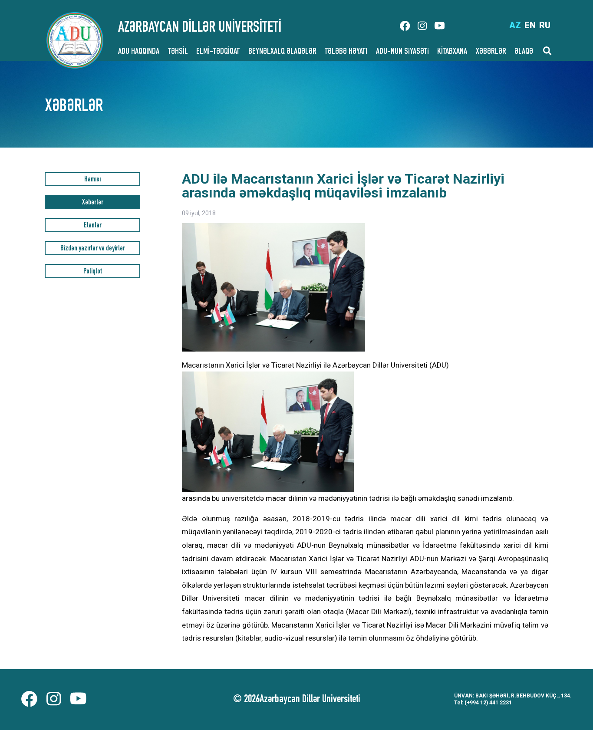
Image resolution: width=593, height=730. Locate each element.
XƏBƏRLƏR (491, 52)
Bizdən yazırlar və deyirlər (92, 249)
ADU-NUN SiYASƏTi (402, 52)
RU (544, 25)
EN (530, 25)
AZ (515, 25)
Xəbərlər (92, 203)
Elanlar (93, 226)
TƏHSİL (178, 52)
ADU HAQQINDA (138, 52)
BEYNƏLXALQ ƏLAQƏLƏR (282, 52)
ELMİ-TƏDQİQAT (218, 52)
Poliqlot (92, 272)
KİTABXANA (452, 52)
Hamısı (92, 180)
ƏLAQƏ (523, 52)
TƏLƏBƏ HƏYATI (346, 52)
